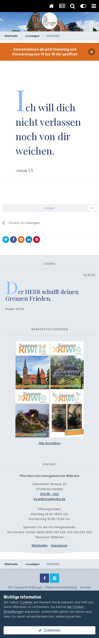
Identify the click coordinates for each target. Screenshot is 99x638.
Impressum (59, 545)
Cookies (26, 602)
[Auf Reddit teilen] (21, 239)
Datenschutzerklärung (61, 587)
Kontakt (85, 587)
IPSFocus (35, 587)
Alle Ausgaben (50, 443)
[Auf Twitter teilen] (5, 239)
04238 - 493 (49, 494)
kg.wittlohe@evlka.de (49, 499)
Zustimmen (51, 630)
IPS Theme (16, 587)
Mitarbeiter (40, 545)
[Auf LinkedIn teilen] (28, 239)
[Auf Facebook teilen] (13, 239)
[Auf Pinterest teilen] (36, 239)
